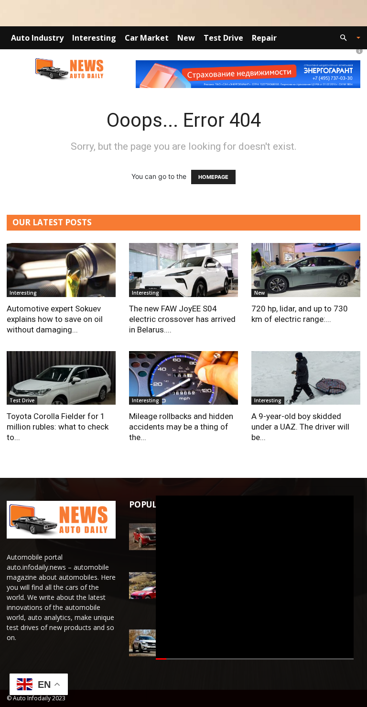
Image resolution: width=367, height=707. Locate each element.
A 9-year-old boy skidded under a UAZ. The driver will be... (300, 426)
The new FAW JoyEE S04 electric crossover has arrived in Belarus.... (182, 319)
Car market (147, 38)
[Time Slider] (255, 659)
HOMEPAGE (213, 177)
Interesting (94, 38)
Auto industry (37, 38)
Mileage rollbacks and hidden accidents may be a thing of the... (181, 426)
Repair (264, 38)
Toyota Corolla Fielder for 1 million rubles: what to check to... (57, 426)
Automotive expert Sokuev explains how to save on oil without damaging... (55, 319)
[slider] (255, 659)
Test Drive (223, 38)
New (186, 38)
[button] (346, 38)
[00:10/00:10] (255, 578)
